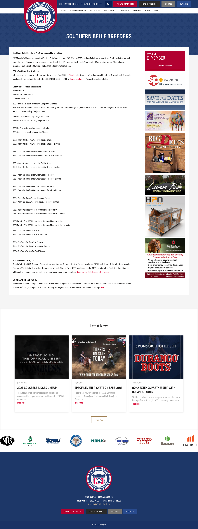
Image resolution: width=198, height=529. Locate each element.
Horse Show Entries (149, 4)
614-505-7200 (94, 504)
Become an (159, 60)
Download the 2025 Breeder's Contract (92, 272)
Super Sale (184, 4)
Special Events (110, 10)
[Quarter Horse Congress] (40, 16)
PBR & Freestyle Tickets (125, 4)
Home (63, 10)
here (102, 287)
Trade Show (124, 10)
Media (147, 10)
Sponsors (137, 10)
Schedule (168, 4)
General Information (78, 10)
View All (99, 419)
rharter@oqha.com (77, 79)
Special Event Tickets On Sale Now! (98, 388)
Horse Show (95, 10)
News (156, 10)
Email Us (106, 504)
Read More (21, 402)
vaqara (103, 525)
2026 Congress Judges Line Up (37, 388)
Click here (73, 75)
